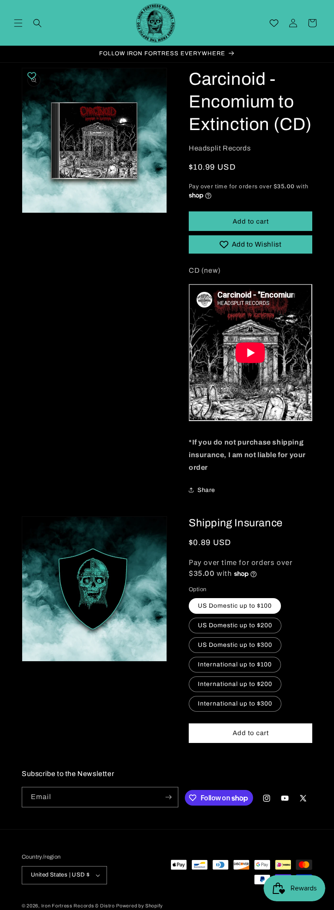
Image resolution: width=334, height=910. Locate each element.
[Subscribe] (168, 797)
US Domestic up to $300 (235, 645)
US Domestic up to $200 (235, 625)
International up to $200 (235, 684)
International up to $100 (235, 664)
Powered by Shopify (139, 905)
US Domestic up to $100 (235, 605)
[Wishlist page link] (274, 23)
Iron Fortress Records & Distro (78, 905)
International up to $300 (235, 703)
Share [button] (206, 490)
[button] (18, 23)
